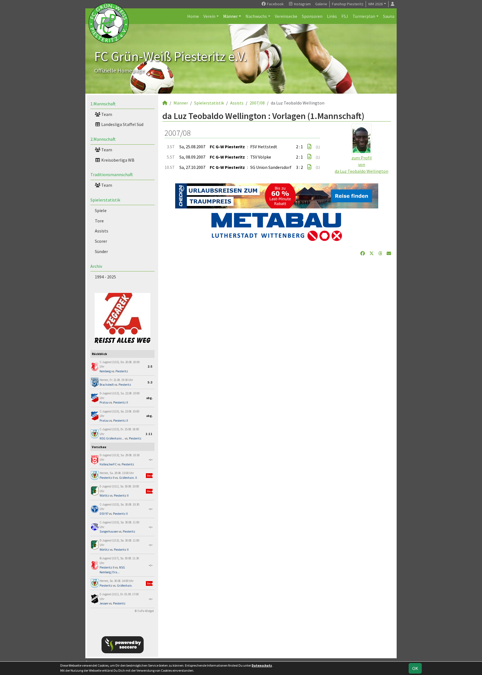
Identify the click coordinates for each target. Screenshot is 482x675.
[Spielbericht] (309, 146)
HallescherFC (108, 464)
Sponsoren (312, 16)
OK (415, 668)
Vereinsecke (286, 16)
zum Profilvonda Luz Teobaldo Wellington (361, 164)
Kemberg (105, 371)
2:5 (150, 366)
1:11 (149, 434)
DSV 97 (104, 514)
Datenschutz (262, 665)
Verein (209, 16)
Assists (101, 231)
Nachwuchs (256, 16)
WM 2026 (375, 3)
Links (332, 16)
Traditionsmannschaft (111, 174)
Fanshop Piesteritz (347, 3)
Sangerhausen (109, 531)
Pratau (104, 402)
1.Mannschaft (103, 103)
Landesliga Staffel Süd (121, 124)
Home (193, 16)
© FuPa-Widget (144, 611)
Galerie (321, 3)
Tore (99, 221)
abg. (149, 398)
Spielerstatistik (105, 200)
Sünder (101, 251)
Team (106, 114)
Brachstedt (107, 385)
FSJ (344, 16)
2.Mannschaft (103, 139)
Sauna (388, 16)
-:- (151, 460)
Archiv (96, 266)
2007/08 (257, 103)
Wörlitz (104, 495)
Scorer (101, 241)
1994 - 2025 (105, 277)
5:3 (150, 382)
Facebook (275, 3)
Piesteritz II (120, 402)
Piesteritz (121, 371)
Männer (230, 16)
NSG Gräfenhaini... (112, 438)
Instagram (302, 3)
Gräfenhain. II (128, 478)
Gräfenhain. (124, 585)
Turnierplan (364, 16)
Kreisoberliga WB (117, 160)
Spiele (101, 210)
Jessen (104, 603)
